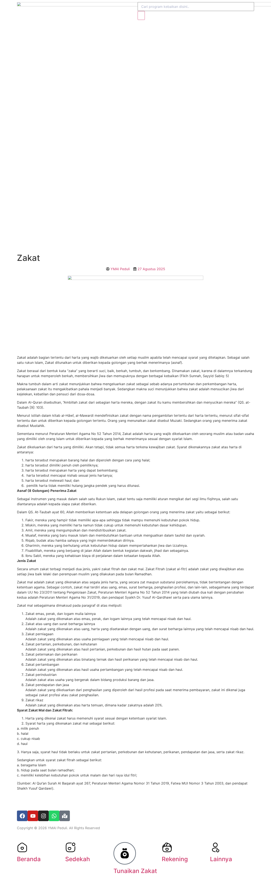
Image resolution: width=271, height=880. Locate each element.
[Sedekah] (70, 847)
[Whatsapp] (54, 816)
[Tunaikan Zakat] (124, 853)
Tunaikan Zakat (135, 870)
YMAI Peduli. (58, 828)
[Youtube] (33, 816)
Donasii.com (77, 801)
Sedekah (77, 859)
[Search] (141, 15)
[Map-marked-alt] (64, 816)
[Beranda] (22, 847)
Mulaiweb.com (47, 801)
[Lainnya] (215, 847)
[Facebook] (22, 816)
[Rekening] (167, 847)
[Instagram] (43, 816)
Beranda (29, 859)
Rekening (175, 859)
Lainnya (221, 859)
